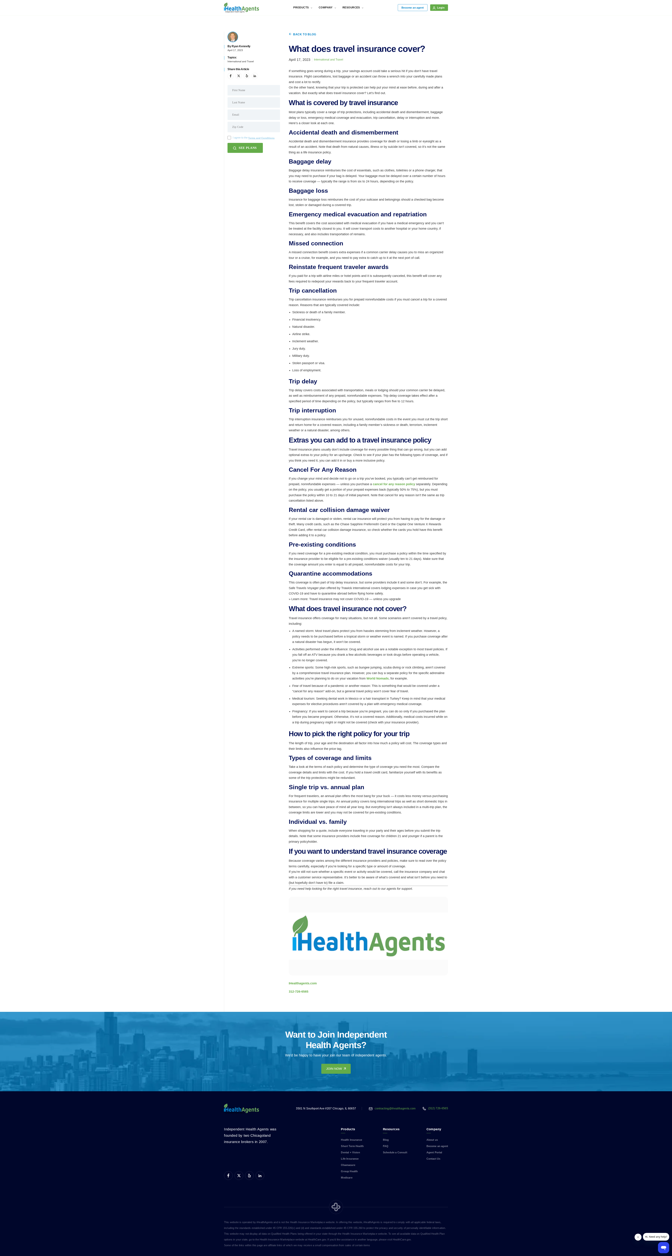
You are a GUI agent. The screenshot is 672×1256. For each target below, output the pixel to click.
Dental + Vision (350, 1152)
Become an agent (412, 7)
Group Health (349, 1171)
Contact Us (433, 1158)
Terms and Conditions (261, 138)
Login (440, 7)
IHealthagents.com (303, 983)
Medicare (346, 1177)
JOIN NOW (334, 1068)
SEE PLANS (248, 148)
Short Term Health (352, 1146)
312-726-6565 (298, 991)
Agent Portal (434, 1152)
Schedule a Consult (395, 1152)
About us (432, 1139)
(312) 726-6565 (438, 1108)
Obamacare (348, 1164)
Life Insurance (350, 1158)
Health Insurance (351, 1139)
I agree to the (254, 137)
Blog (386, 1139)
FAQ (385, 1146)
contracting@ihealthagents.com (395, 1108)
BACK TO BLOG (304, 34)
